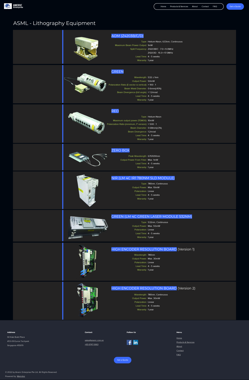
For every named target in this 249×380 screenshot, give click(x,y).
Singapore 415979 (15, 345)
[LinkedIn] (135, 342)
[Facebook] (129, 342)
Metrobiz (21, 376)
